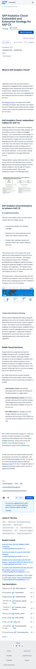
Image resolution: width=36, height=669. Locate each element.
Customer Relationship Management (11, 487)
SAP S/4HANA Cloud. (23, 445)
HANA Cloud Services (13, 459)
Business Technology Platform (24, 533)
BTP (16, 530)
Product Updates (7, 56)
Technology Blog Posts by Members (14, 572)
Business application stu (8, 533)
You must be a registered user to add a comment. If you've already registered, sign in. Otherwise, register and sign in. (16, 505)
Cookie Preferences (9, 665)
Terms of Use (27, 651)
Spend (14, 445)
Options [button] (19, 35)
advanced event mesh (8, 527)
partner (4, 468)
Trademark (9, 660)
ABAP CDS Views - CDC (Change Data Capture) (18, 522)
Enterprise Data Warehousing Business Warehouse (14, 490)
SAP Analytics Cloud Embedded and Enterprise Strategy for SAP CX (16, 20)
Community (12, 2)
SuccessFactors (6, 445)
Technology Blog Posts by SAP (10, 6)
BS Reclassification (7, 530)
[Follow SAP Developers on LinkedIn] (22, 645)
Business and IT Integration (26, 530)
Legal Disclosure (27, 655)
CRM (21, 483)
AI (16, 527)
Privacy (9, 651)
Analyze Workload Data (25, 527)
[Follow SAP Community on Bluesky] (16, 645)
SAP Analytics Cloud (7, 50)
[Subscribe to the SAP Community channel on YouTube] (19, 645)
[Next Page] (19, 536)
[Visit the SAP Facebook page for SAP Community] (13, 645)
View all (4, 636)
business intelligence (8, 483)
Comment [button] (29, 497)
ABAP (4, 522)
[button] (3, 42)
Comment (8, 510)
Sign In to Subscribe (26, 32)
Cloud (16, 483)
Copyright (9, 655)
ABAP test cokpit (17, 524)
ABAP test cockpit (7, 524)
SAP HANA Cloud (18, 50)
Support (27, 660)
